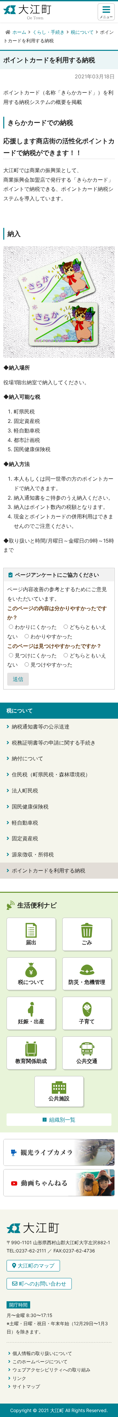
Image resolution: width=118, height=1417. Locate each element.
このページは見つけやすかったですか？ (54, 646)
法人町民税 (25, 790)
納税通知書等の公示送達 (40, 726)
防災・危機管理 (87, 982)
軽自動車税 (25, 822)
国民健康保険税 (30, 806)
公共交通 (86, 1061)
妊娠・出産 (31, 1021)
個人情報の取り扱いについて (42, 1353)
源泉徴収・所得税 (33, 854)
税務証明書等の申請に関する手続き (54, 742)
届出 (31, 942)
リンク (19, 1378)
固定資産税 (25, 838)
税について (31, 982)
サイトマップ (26, 1386)
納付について (27, 758)
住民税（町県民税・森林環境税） (51, 774)
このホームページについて (40, 1361)
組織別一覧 (62, 1119)
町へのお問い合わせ (41, 1283)
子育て (87, 1021)
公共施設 (59, 1098)
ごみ (87, 942)
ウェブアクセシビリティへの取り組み (51, 1369)
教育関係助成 (31, 1061)
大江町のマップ (35, 1265)
